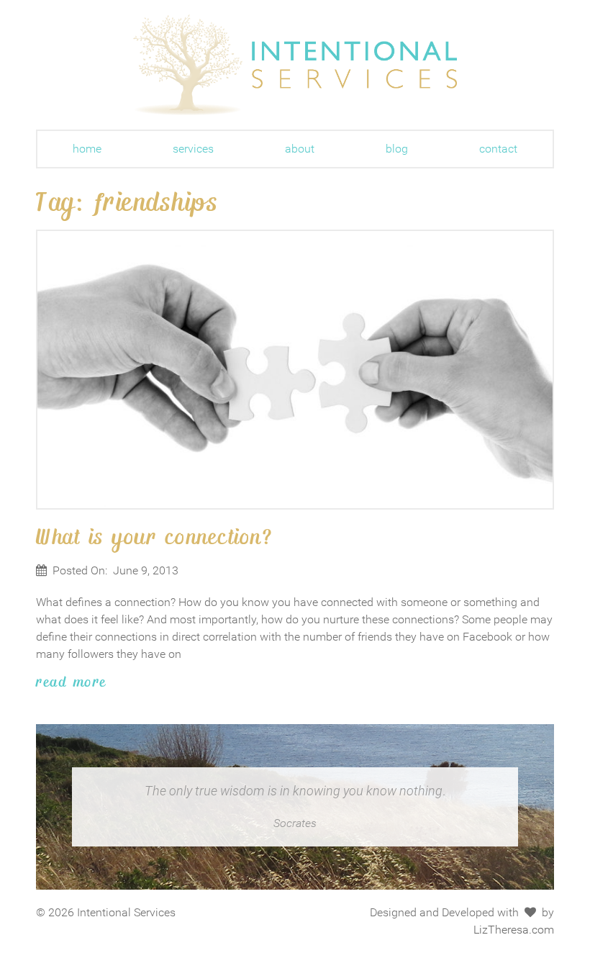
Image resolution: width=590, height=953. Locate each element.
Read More (71, 681)
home (87, 148)
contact (498, 148)
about (299, 148)
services (193, 148)
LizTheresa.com (513, 929)
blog (397, 148)
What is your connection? (154, 535)
